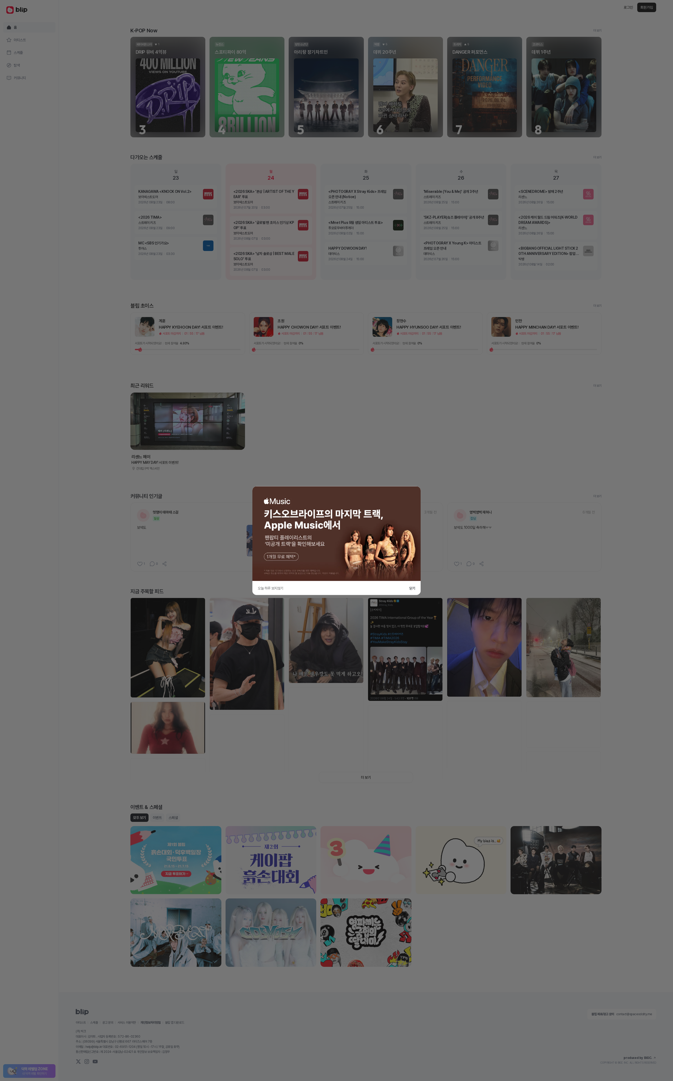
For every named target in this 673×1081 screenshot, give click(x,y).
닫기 (412, 588)
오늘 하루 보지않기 (270, 588)
